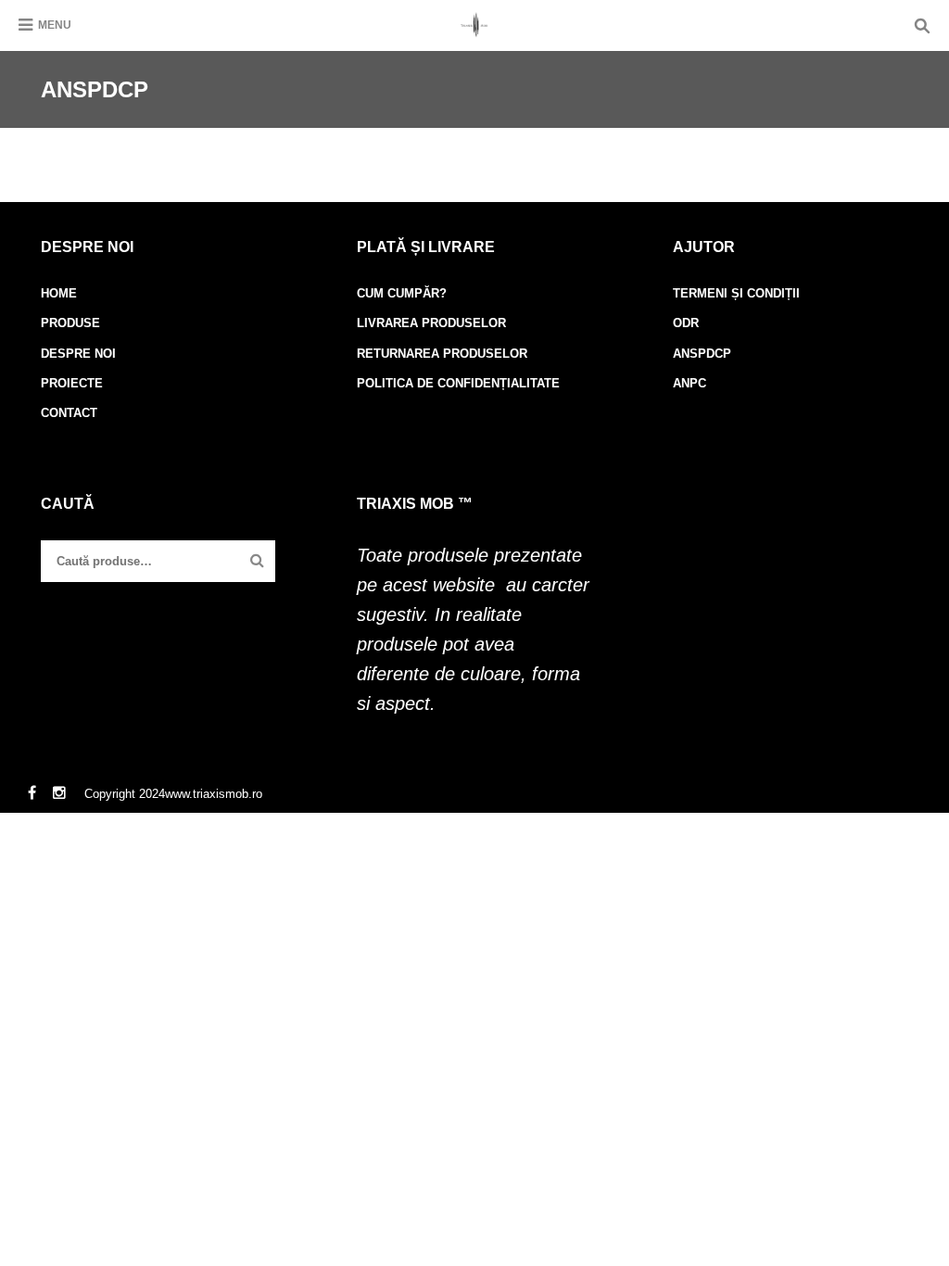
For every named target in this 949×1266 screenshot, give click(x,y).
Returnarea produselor (442, 354)
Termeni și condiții (736, 293)
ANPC (689, 383)
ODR (686, 323)
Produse (70, 323)
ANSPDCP (702, 354)
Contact (69, 413)
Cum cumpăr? (402, 293)
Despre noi (78, 354)
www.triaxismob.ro (213, 794)
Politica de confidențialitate (458, 383)
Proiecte (72, 383)
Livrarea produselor (431, 323)
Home (59, 293)
